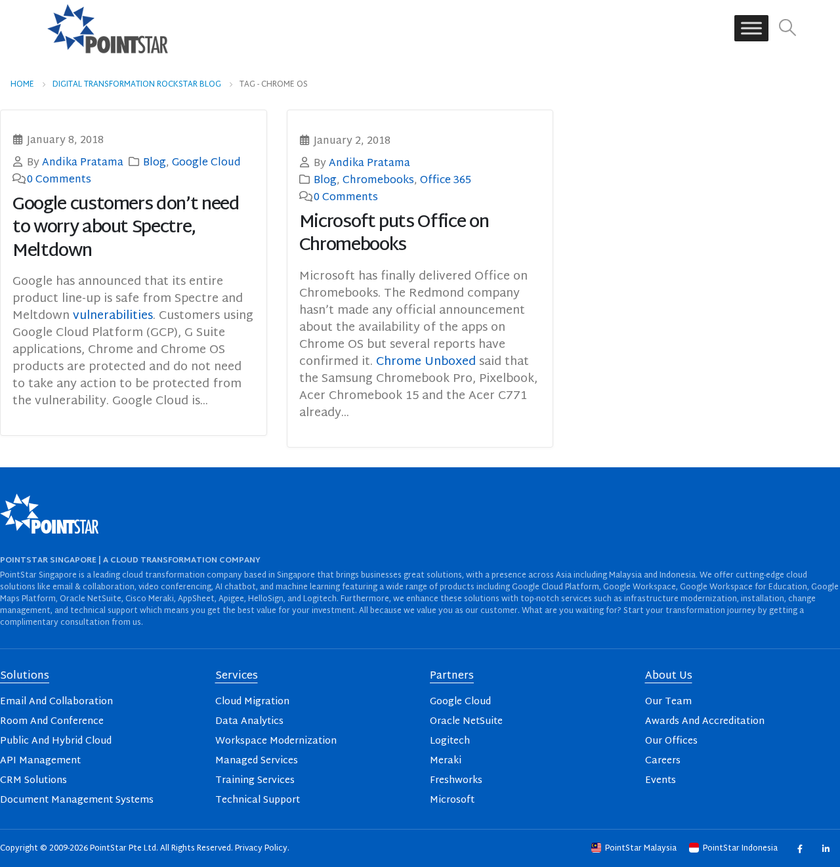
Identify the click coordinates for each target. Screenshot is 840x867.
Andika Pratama (82, 163)
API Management (40, 761)
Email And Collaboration (56, 702)
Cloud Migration (252, 702)
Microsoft (452, 800)
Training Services (255, 781)
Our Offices (671, 741)
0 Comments (59, 180)
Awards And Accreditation (705, 721)
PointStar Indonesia (740, 848)
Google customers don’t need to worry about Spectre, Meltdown (126, 228)
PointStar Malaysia (641, 848)
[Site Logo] (107, 28)
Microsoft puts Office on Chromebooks (394, 234)
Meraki (445, 761)
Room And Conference (52, 721)
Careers (663, 761)
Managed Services (256, 761)
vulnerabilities (113, 316)
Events (660, 781)
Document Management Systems (77, 800)
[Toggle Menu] (751, 28)
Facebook (799, 848)
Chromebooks (378, 180)
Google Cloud (206, 163)
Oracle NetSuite (466, 721)
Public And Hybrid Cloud (56, 741)
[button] (788, 28)
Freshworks (456, 781)
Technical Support (257, 800)
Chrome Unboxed (426, 362)
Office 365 (445, 180)
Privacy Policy (261, 848)
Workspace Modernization (276, 741)
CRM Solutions (33, 781)
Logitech (450, 741)
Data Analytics (249, 721)
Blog (154, 163)
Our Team (668, 702)
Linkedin (825, 848)
